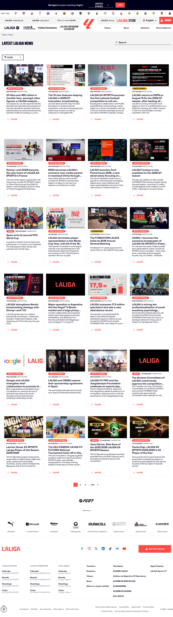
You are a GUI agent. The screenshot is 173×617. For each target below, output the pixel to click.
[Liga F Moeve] (47, 28)
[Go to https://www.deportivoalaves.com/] (48, 13)
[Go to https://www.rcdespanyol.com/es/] (121, 13)
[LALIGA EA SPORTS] (12, 28)
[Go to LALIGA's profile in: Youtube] (124, 548)
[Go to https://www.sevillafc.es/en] (154, 13)
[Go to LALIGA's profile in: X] (96, 548)
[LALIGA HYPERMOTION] (29, 28)
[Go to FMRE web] (4, 609)
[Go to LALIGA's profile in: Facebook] (82, 548)
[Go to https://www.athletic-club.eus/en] (16, 13)
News (126, 28)
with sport (40, 20)
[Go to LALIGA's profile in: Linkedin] (103, 548)
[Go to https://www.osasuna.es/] (32, 13)
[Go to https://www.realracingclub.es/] (97, 13)
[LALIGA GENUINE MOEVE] (69, 28)
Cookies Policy (107, 611)
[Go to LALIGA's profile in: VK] (117, 548)
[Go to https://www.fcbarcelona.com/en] (64, 13)
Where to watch (66, 20)
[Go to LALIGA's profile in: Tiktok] (110, 548)
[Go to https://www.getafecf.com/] (72, 13)
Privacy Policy (148, 607)
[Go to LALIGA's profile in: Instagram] (89, 548)
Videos (107, 28)
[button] (12, 28)
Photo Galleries (163, 28)
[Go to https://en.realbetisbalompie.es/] (129, 13)
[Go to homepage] (89, 30)
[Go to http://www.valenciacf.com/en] (162, 13)
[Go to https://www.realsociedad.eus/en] (146, 13)
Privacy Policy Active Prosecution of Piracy (131, 611)
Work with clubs (72, 609)
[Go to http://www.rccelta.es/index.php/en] (40, 13)
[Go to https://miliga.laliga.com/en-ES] (166, 20)
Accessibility (124, 607)
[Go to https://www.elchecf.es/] (56, 13)
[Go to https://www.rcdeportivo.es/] (113, 13)
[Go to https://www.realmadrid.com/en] (137, 13)
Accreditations (45, 609)
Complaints (24, 609)
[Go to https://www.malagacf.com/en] (89, 13)
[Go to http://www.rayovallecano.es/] (105, 13)
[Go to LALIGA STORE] (126, 20)
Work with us (59, 609)
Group (107, 20)
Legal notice (136, 607)
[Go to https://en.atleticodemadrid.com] (24, 13)
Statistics (145, 28)
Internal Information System (106, 607)
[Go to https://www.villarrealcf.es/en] (170, 13)
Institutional (14, 20)
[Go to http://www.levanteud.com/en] (81, 13)
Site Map (34, 609)
